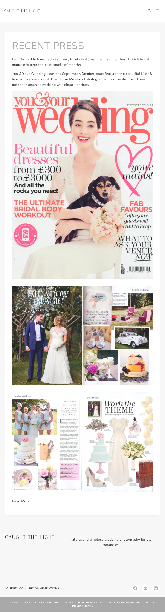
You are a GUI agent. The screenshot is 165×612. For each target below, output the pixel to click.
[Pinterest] (145, 588)
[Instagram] (156, 588)
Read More (21, 501)
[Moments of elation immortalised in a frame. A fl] (148, 567)
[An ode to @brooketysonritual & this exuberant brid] (43, 567)
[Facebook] (135, 588)
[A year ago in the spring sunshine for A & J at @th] (122, 567)
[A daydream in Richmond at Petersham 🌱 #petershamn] (17, 567)
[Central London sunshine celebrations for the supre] (96, 567)
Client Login (16, 588)
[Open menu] (157, 11)
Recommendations (44, 588)
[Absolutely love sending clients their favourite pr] (69, 567)
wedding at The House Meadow (57, 79)
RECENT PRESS (48, 45)
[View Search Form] (149, 10)
